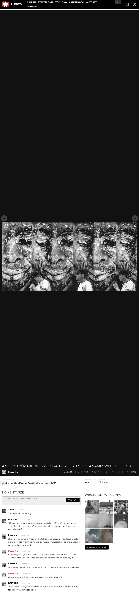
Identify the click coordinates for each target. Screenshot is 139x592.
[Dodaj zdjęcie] (127, 4)
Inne (87, 482)
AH (4, 511)
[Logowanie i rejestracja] (134, 4)
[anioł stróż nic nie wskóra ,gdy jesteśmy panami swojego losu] (4, 472)
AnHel (11, 509)
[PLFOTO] (12, 4)
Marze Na (13, 472)
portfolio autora (97, 547)
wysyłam (72, 499)
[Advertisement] (69, 29)
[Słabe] (105, 472)
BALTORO (13, 519)
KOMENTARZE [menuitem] (34, 6)
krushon (12, 535)
